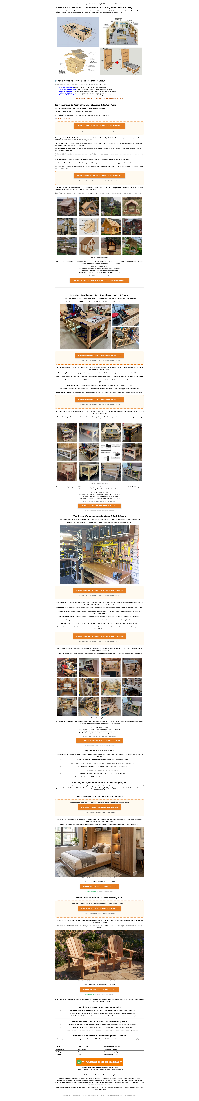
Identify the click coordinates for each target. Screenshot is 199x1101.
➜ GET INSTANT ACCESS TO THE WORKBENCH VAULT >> (99, 355)
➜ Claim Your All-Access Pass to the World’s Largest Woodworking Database (99, 98)
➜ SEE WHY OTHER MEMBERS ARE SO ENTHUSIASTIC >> (99, 740)
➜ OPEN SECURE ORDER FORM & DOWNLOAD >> (99, 807)
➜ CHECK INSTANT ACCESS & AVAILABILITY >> (99, 886)
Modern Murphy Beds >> (66, 93)
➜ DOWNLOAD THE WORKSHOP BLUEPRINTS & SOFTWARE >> (99, 590)
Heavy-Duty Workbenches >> (68, 89)
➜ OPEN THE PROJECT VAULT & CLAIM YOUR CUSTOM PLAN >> (99, 126)
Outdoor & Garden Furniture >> (68, 95)
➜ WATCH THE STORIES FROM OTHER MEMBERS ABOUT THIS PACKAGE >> (99, 280)
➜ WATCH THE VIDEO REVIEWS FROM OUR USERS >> (99, 506)
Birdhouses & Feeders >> (66, 87)
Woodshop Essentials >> (66, 91)
